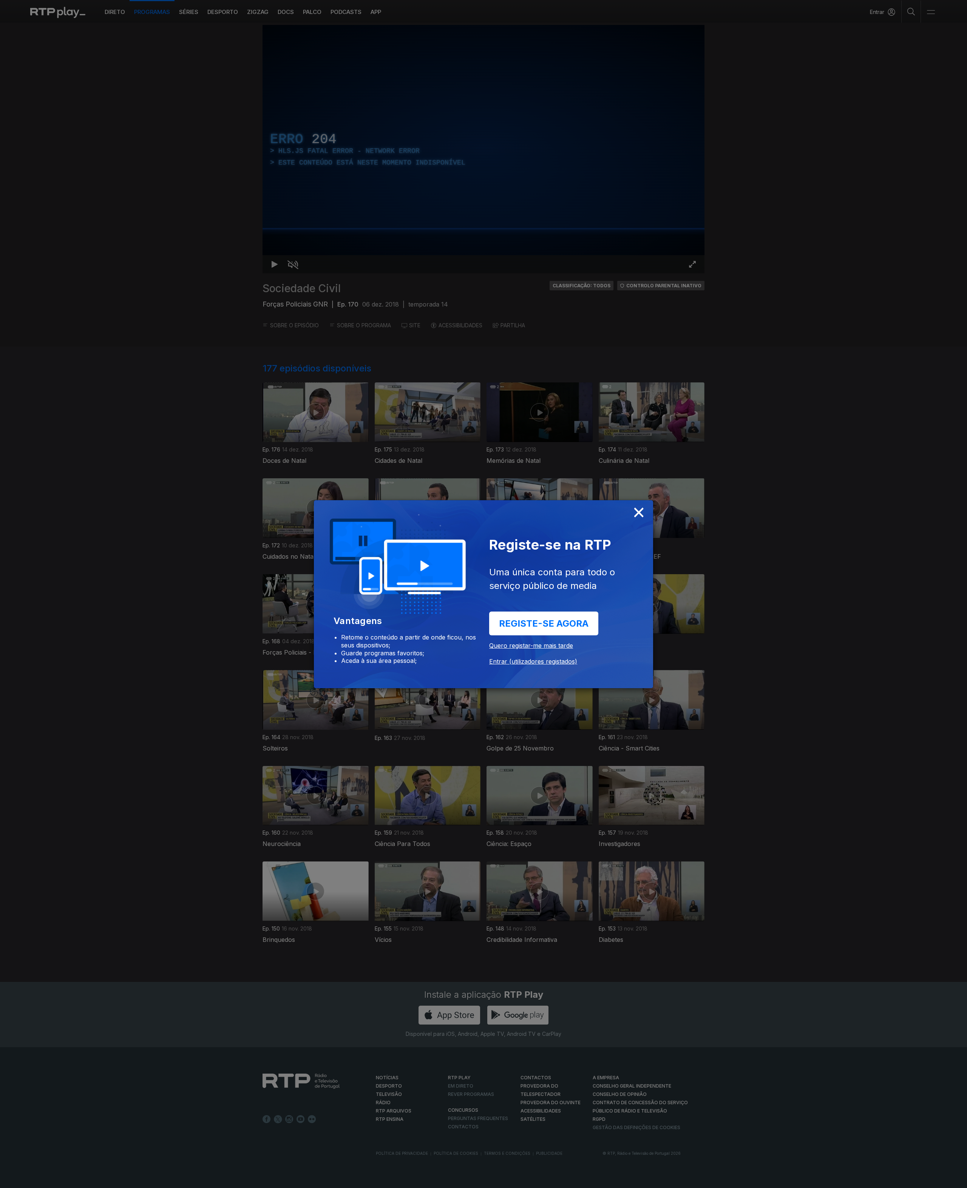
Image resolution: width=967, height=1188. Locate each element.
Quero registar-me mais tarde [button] (531, 645)
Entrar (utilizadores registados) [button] (533, 661)
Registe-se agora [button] (544, 623)
